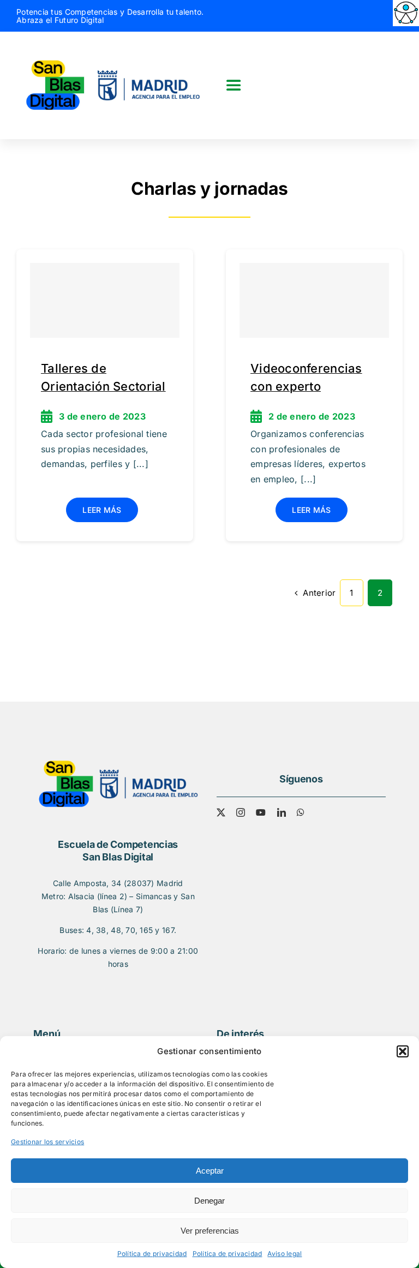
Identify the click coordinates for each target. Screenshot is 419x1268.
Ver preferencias (210, 1230)
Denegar (209, 1200)
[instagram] (240, 812)
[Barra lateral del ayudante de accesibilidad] (406, 13)
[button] (402, 1051)
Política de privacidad (152, 1253)
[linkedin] (281, 812)
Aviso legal (284, 1253)
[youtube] (261, 812)
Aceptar (210, 1170)
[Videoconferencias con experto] (314, 300)
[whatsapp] (300, 812)
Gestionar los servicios (47, 1142)
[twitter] (221, 812)
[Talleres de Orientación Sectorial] (104, 300)
